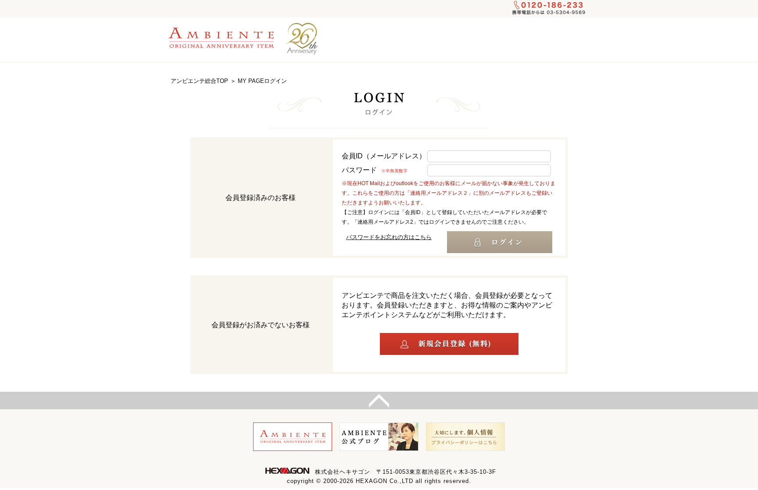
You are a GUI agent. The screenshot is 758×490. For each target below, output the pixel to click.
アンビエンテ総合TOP (199, 81)
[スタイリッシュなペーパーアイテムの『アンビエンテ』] (225, 37)
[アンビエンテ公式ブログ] (379, 436)
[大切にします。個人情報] (465, 436)
